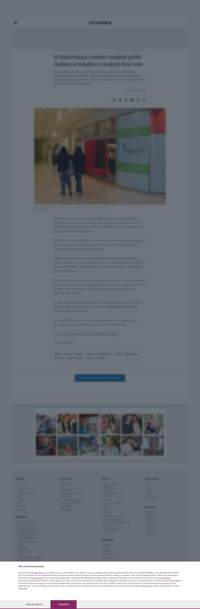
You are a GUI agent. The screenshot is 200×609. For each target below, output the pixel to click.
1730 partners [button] (36, 572)
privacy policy (146, 586)
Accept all (63, 604)
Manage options (34, 604)
